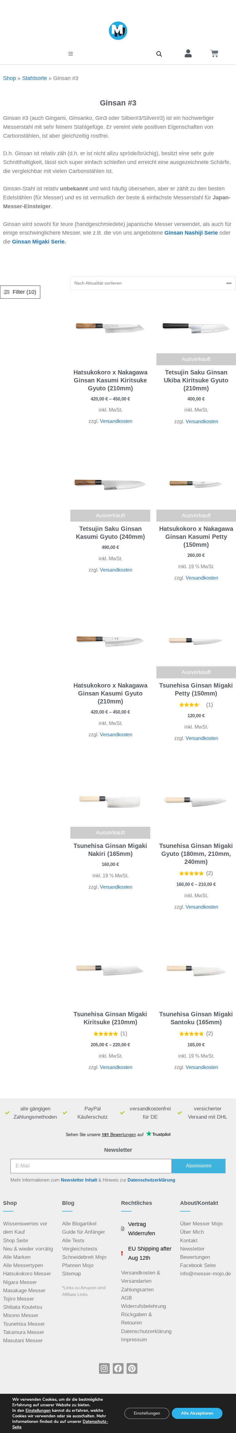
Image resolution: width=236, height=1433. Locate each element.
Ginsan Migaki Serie (38, 242)
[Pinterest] (132, 1368)
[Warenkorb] (214, 53)
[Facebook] (118, 1368)
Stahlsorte (34, 78)
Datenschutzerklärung (151, 1179)
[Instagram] (104, 1368)
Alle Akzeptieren (197, 1413)
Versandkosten (116, 421)
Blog (68, 1203)
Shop (9, 78)
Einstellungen (38, 1410)
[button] (70, 53)
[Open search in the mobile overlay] (159, 53)
